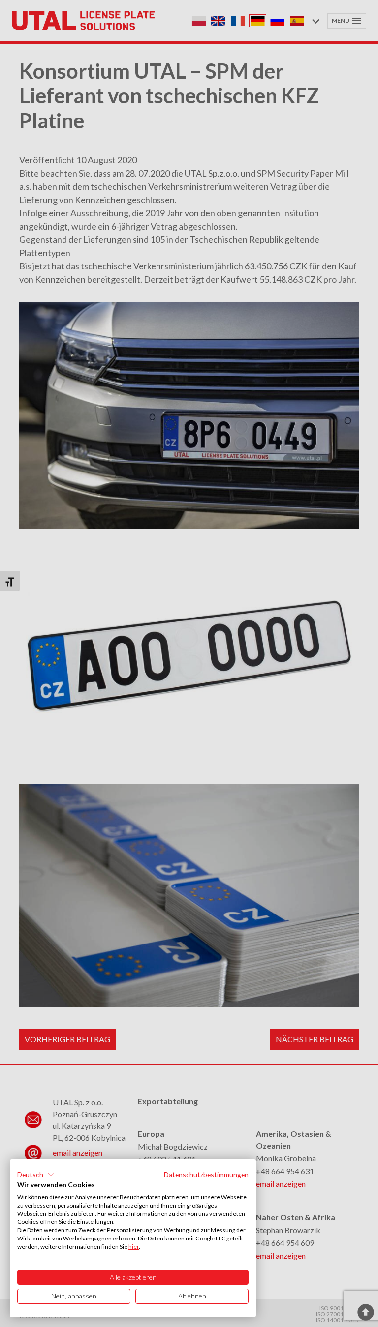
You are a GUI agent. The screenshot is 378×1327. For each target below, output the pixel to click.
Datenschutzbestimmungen (206, 1174)
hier (133, 1246)
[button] (35, 1174)
